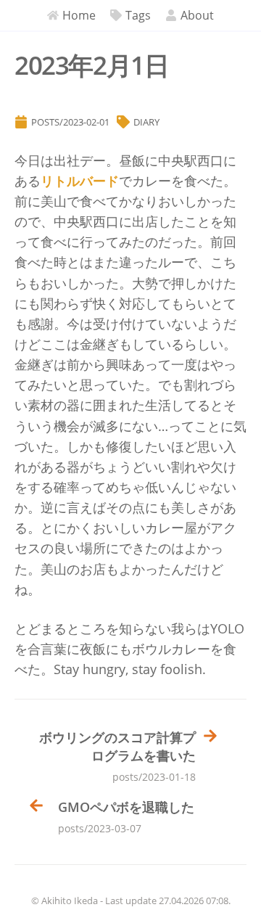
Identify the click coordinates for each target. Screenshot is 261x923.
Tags (138, 15)
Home (79, 15)
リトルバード (80, 180)
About (197, 15)
